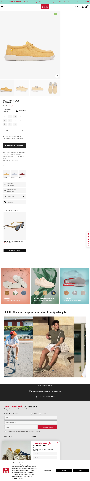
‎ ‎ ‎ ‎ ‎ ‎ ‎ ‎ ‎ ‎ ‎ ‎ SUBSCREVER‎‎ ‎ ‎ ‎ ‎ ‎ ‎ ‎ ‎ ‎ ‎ (47, 427)
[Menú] (2, 7)
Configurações (47, 470)
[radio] (6, 174)
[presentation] (24, 174)
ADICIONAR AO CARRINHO (14, 250)
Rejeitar (64, 470)
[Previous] (7, 347)
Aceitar (81, 470)
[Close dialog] (57, 442)
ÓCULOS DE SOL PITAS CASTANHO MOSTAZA (13, 241)
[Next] (83, 347)
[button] (88, 239)
